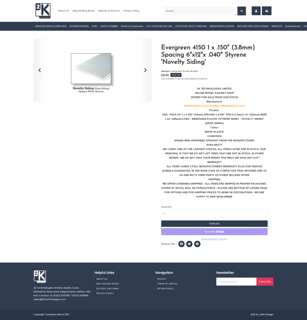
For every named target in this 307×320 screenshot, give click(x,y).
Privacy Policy (132, 10)
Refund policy (165, 288)
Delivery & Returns (109, 10)
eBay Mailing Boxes (83, 10)
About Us (63, 10)
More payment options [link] (214, 239)
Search (161, 279)
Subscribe (265, 281)
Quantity (166, 206)
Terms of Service (167, 283)
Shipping (179, 78)
